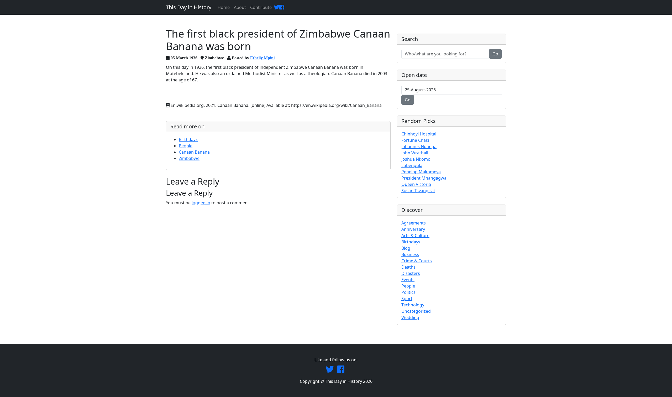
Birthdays (188, 139)
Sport (406, 298)
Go (495, 54)
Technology (412, 305)
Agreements (413, 223)
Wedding (410, 317)
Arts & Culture (415, 235)
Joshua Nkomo (415, 159)
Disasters (410, 273)
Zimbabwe (189, 158)
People (185, 146)
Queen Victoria (416, 184)
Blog (405, 248)
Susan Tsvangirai (418, 191)
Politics (408, 292)
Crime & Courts (416, 261)
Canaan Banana (194, 152)
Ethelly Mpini (262, 58)
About (240, 7)
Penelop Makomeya (421, 172)
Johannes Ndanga (419, 146)
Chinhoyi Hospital (418, 134)
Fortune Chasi (415, 140)
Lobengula (411, 165)
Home (224, 7)
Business (410, 254)
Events (407, 280)
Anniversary (413, 229)
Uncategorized (416, 311)
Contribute (261, 7)
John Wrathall (414, 153)
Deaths (408, 267)
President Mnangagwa (424, 178)
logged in (201, 203)
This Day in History (188, 7)
